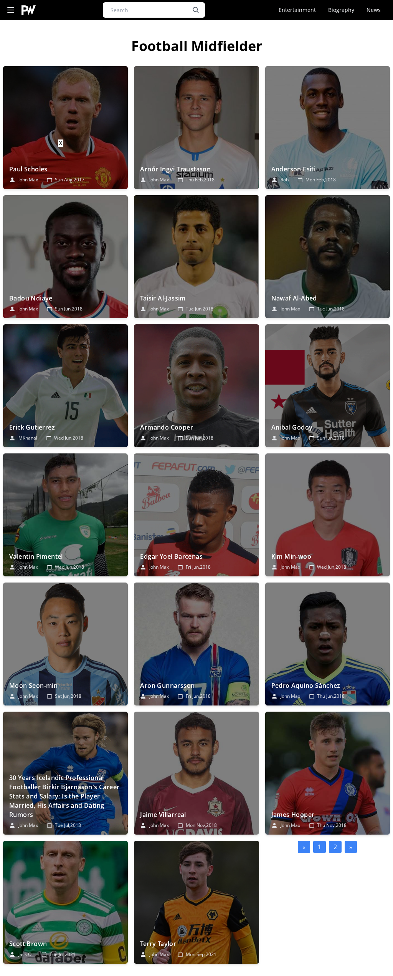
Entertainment (297, 9)
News (374, 9)
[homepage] (28, 10)
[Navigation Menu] (10, 10)
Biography (341, 9)
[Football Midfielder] (65, 127)
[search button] (196, 10)
